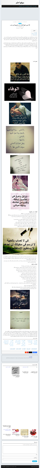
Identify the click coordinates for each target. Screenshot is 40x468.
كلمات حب (23, 21)
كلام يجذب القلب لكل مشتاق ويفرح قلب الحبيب (30, 341)
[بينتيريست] (27, 352)
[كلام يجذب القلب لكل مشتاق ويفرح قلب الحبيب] (35, 342)
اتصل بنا (15, 466)
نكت (33, 6)
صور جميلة (28, 348)
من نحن (11, 466)
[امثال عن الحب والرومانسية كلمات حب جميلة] (24, 432)
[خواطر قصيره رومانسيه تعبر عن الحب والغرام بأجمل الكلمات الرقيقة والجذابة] (15, 370)
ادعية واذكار (31, 6)
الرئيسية (35, 6)
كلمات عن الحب (18, 348)
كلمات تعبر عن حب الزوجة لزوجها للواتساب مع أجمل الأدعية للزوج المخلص (7, 426)
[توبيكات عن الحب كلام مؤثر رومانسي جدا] (33, 432)
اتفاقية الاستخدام (3, 466)
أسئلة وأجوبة (20, 6)
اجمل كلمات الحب (33, 348)
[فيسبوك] (31, 359)
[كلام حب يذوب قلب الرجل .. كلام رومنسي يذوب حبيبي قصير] (11, 343)
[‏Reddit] (25, 352)
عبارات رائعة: (35, 34)
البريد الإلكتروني (35, 457)
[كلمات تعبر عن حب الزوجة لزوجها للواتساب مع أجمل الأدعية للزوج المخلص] (7, 396)
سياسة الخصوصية (8, 466)
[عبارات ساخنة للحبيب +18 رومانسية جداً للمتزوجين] (24, 369)
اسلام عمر (22, 28)
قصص (23, 6)
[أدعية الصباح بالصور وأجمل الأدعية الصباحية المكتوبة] (15, 431)
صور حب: (35, 32)
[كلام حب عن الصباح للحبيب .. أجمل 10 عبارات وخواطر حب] (33, 369)
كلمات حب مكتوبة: (34, 33)
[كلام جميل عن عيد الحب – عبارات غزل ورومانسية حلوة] (7, 431)
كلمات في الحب (12, 348)
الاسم (36, 454)
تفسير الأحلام (27, 6)
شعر (25, 6)
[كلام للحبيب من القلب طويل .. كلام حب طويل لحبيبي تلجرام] (23, 343)
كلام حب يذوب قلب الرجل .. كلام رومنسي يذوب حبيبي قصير (5, 341)
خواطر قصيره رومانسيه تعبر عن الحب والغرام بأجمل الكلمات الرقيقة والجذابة (15, 376)
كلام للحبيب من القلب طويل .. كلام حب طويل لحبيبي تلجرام (17, 341)
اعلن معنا (13, 466)
